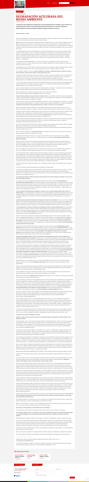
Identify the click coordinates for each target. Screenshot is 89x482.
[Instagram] (72, 3)
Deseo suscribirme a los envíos (41, 475)
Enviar (72, 477)
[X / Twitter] (74, 3)
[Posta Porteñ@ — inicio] (19, 4)
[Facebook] (70, 3)
